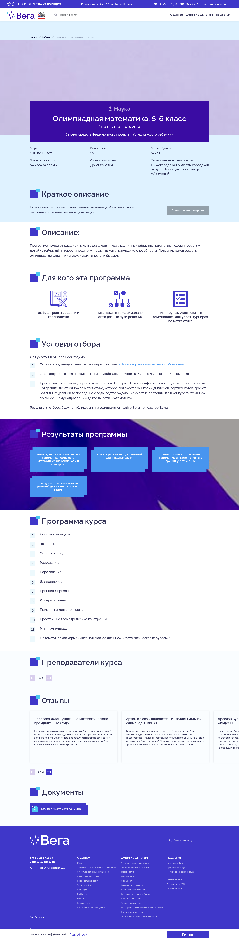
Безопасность (83, 903)
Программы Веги (175, 863)
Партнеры (82, 890)
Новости (81, 898)
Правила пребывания (131, 898)
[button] (32, 678)
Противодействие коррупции (91, 907)
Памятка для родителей (132, 912)
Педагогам (223, 14)
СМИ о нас (82, 894)
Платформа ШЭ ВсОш (121, 4)
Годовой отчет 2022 (176, 889)
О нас (79, 863)
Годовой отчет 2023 (176, 884)
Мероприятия (127, 872)
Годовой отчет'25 (93, 4)
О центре (176, 14)
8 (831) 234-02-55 (186, 4)
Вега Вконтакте (37, 917)
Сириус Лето (127, 881)
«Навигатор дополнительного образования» (153, 364)
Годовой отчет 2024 (176, 880)
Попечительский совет (87, 881)
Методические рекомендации (180, 872)
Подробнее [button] (78, 934)
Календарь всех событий (133, 890)
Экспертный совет (86, 885)
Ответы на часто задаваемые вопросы (139, 916)
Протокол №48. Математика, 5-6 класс (60, 809)
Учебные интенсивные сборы (135, 863)
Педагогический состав (88, 876)
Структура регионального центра (93, 872)
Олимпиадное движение (132, 885)
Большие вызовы (129, 876)
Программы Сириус (176, 867)
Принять (187, 934)
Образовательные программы (135, 867)
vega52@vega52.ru (42, 861)
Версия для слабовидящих (39, 4)
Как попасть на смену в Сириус (136, 894)
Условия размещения (131, 903)
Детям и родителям (199, 14)
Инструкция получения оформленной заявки (142, 907)
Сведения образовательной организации (96, 867)
